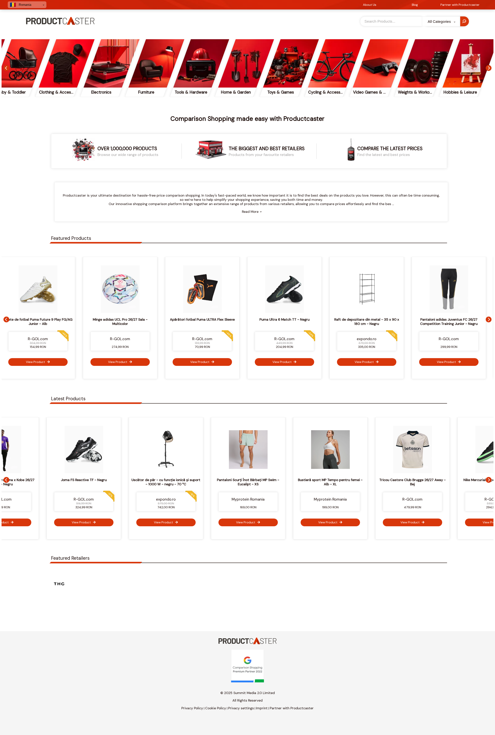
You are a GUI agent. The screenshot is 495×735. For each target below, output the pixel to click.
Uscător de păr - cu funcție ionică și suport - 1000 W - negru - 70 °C (92, 482)
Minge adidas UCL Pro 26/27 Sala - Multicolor (58, 321)
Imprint (262, 708)
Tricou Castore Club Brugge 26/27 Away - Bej (339, 482)
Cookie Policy (215, 708)
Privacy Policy (192, 708)
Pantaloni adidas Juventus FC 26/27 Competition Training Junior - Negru (387, 321)
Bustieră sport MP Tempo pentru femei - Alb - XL (257, 482)
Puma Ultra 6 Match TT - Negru (222, 319)
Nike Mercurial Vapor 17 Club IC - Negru (421, 480)
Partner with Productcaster (292, 708)
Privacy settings (241, 708)
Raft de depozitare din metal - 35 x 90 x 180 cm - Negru (304, 321)
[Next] (489, 68)
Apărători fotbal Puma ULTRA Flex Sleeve (140, 319)
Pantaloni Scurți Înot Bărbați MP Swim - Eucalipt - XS (175, 482)
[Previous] (6, 68)
